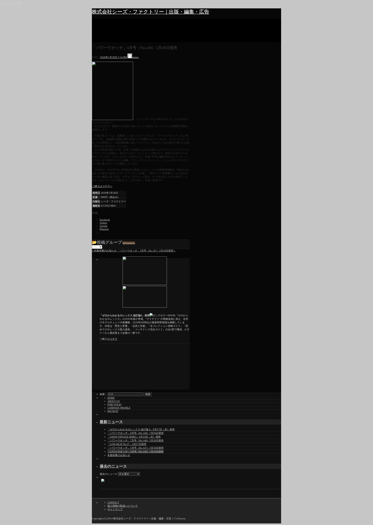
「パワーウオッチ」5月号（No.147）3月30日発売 (135, 447)
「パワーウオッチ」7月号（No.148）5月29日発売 (135, 440)
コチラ (113, 338)
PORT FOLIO (114, 404)
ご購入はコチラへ (102, 186)
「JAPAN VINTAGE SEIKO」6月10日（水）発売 (134, 436)
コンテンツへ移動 (12, 3)
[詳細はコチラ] (145, 297)
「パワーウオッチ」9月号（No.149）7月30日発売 (135, 433)
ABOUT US (113, 401)
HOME (111, 397)
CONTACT (113, 502)
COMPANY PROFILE (118, 407)
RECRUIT (112, 411)
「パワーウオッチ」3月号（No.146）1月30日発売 (135, 451)
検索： (103, 394)
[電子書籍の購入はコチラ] (145, 271)
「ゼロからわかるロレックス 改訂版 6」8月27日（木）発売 (141, 429)
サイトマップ (115, 509)
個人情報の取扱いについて (122, 505)
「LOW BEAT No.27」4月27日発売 (126, 444)
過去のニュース (108, 473)
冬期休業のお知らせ (118, 455)
